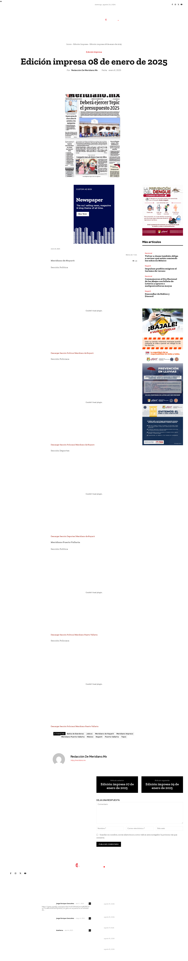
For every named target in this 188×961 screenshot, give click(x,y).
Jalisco (89, 734)
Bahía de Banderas (75, 734)
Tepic (123, 737)
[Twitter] (178, 4)
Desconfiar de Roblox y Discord (157, 295)
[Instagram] (175, 4)
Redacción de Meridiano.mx (84, 70)
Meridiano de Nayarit (104, 734)
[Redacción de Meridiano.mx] (60, 759)
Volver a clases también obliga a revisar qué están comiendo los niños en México (161, 258)
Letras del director (48, 903)
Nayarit (99, 737)
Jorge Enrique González (65, 903)
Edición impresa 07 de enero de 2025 (117, 786)
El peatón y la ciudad (54, 926)
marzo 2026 (140, 923)
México (90, 737)
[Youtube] (181, 4)
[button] (131, 31)
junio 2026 (139, 912)
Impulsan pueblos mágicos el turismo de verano (161, 269)
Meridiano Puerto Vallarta (73, 737)
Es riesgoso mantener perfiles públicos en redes (111, 923)
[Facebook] (172, 4)
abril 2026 (139, 919)
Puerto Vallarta (112, 737)
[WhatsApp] (99, 80)
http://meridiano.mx (78, 760)
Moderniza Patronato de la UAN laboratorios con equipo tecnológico (112, 911)
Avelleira (59, 930)
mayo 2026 (140, 916)
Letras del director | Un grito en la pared (65, 900)
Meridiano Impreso (125, 734)
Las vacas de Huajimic (55, 914)
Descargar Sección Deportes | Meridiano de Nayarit (73, 536)
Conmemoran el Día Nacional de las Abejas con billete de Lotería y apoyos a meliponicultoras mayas (161, 282)
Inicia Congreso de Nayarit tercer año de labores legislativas (112, 899)
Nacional (148, 253)
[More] (105, 80)
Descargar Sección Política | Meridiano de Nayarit (72, 353)
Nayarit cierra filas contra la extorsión (109, 933)
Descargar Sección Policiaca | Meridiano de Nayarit (73, 445)
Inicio (69, 44)
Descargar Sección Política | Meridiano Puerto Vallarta (74, 635)
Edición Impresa (80, 44)
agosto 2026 (140, 904)
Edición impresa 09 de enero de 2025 (162, 786)
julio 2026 (139, 908)
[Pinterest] (93, 80)
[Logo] (113, 19)
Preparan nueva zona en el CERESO (109, 944)
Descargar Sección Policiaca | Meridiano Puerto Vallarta (74, 726)
